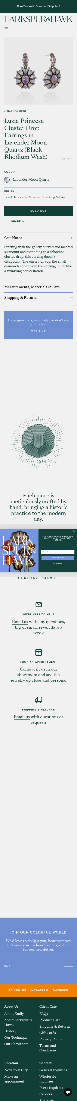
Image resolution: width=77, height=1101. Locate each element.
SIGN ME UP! (58, 558)
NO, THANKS (57, 563)
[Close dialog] (75, 531)
